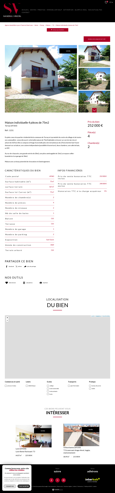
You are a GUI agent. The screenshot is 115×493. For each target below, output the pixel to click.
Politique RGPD (88, 486)
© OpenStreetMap (106, 316)
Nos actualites (95, 10)
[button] (94, 110)
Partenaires (80, 486)
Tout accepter (24, 486)
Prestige (41, 10)
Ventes (33, 10)
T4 (53, 25)
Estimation (68, 10)
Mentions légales (68, 486)
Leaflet (92, 316)
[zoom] (41, 112)
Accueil (25, 10)
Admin (74, 486)
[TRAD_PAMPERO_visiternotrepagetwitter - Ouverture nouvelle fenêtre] (57, 480)
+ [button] (7, 318)
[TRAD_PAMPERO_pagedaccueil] (12, 18)
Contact (25, 12)
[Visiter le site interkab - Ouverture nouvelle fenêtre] (92, 480)
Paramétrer (10, 486)
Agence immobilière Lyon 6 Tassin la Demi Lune (19, 25)
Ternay (42, 25)
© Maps (98, 316)
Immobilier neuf (54, 10)
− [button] (7, 320)
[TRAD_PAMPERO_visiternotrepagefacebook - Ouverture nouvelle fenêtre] (51, 480)
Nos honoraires (52, 486)
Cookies (95, 486)
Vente (36, 25)
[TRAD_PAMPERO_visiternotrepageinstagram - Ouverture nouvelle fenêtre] (63, 480)
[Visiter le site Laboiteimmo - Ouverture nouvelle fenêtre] (57, 490)
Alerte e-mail (81, 10)
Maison (48, 25)
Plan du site (60, 486)
